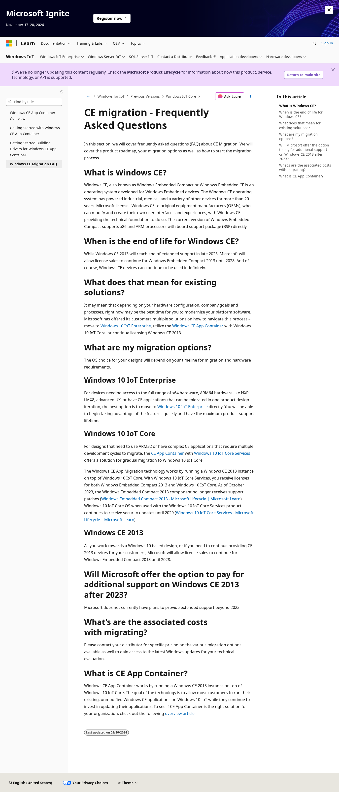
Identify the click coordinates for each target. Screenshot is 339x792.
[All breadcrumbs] (88, 96)
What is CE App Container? (301, 176)
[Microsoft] (9, 43)
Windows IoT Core (181, 96)
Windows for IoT (111, 96)
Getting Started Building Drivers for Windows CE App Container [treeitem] (33, 149)
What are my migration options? (298, 136)
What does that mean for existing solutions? (300, 125)
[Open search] (314, 43)
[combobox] (34, 102)
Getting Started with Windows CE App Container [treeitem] (35, 130)
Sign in (327, 43)
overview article (180, 713)
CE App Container (167, 453)
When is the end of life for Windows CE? (301, 114)
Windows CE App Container (197, 326)
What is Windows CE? (297, 105)
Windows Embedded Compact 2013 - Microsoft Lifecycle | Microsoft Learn (170, 499)
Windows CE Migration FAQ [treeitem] (33, 164)
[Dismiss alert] (329, 10)
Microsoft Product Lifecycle (153, 72)
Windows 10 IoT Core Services (222, 453)
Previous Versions (145, 96)
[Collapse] (61, 92)
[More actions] (250, 96)
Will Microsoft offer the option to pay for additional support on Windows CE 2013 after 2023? (304, 152)
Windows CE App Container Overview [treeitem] (32, 115)
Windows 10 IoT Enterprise (126, 326)
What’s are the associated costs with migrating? (305, 167)
